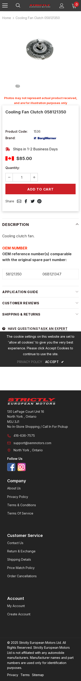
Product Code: (16, 131)
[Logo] (40, 5)
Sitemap (38, 675)
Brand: (10, 138)
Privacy (12, 675)
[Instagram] (22, 467)
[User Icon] (61, 5)
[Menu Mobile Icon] (5, 5)
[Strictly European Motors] (40, 401)
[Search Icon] (22, 5)
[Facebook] (11, 467)
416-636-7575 (24, 435)
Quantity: (12, 168)
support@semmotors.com (32, 443)
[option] (40, 49)
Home (6, 18)
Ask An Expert (54, 329)
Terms (25, 675)
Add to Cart (40, 189)
